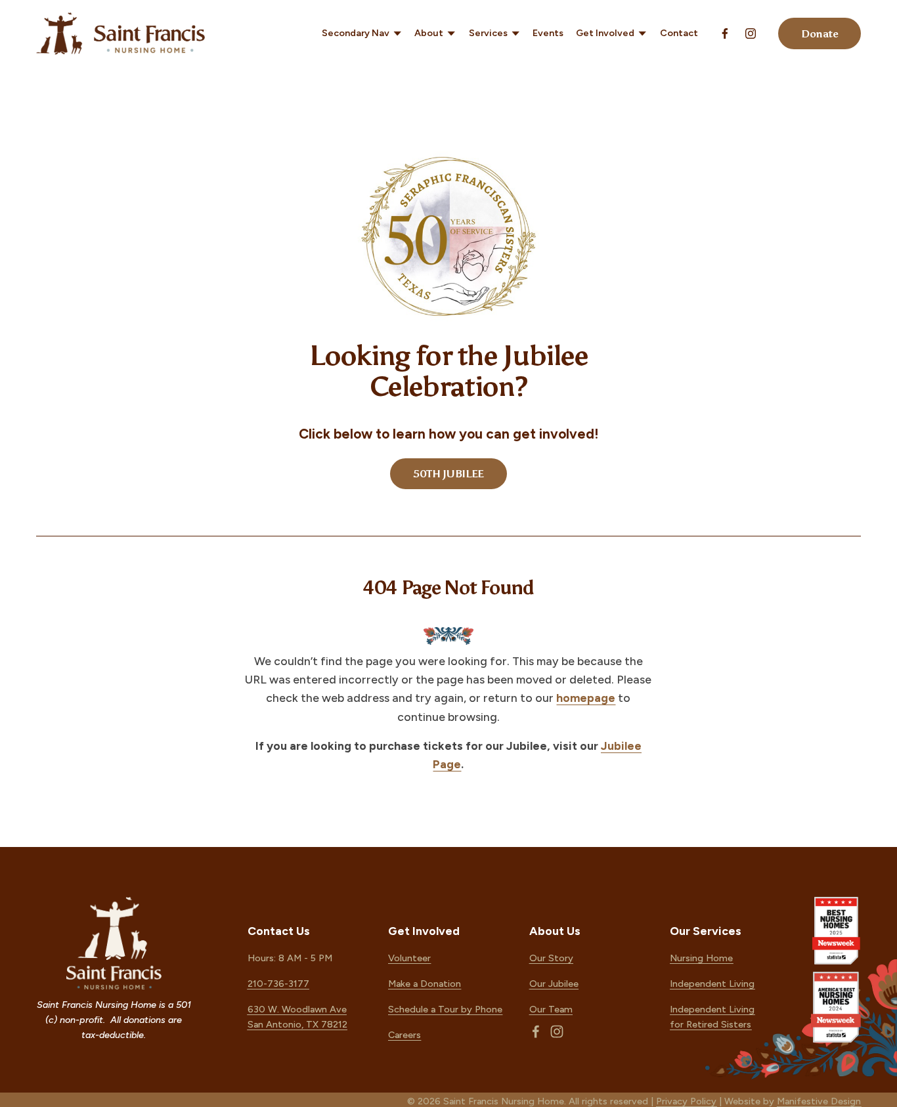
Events (548, 33)
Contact (679, 33)
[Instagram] (750, 33)
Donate (819, 34)
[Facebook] (725, 33)
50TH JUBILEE (448, 473)
